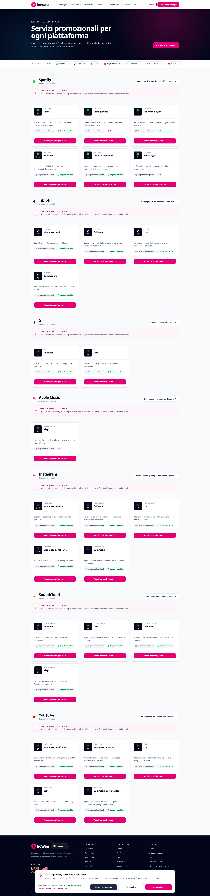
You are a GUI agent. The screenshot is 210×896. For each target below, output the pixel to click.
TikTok (81, 64)
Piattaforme (75, 4)
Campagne (62, 4)
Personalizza (131, 887)
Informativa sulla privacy (159, 866)
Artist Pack (88, 4)
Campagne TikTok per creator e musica (157, 202)
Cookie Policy (63, 889)
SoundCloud (155, 64)
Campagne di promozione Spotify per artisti (155, 81)
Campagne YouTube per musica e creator (157, 716)
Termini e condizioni (157, 862)
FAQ (135, 4)
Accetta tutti (158, 887)
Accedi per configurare (53, 141)
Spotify (63, 64)
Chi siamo (89, 848)
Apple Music (113, 64)
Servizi (127, 4)
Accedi (151, 4)
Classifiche (101, 4)
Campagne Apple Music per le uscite (159, 399)
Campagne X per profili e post (161, 322)
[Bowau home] (40, 4)
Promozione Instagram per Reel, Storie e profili (154, 475)
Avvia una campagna (168, 4)
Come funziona (115, 4)
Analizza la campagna (167, 45)
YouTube (176, 64)
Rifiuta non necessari (103, 887)
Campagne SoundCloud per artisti (160, 596)
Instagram (134, 64)
